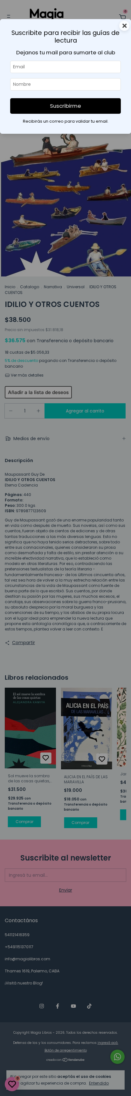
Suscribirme (65, 106)
